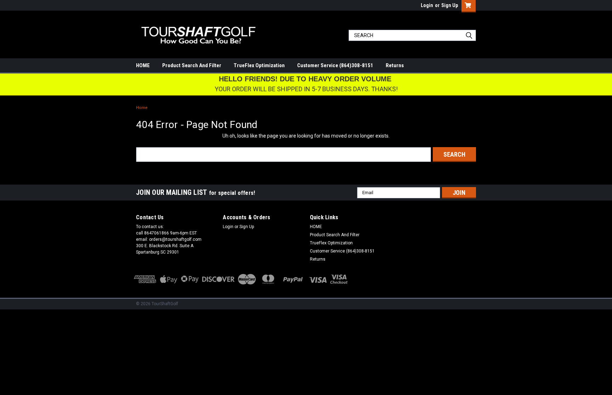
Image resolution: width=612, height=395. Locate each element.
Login (427, 5)
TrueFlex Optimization (259, 65)
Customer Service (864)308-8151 (335, 65)
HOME (143, 65)
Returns (395, 65)
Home (142, 107)
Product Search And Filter (191, 65)
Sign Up (449, 5)
